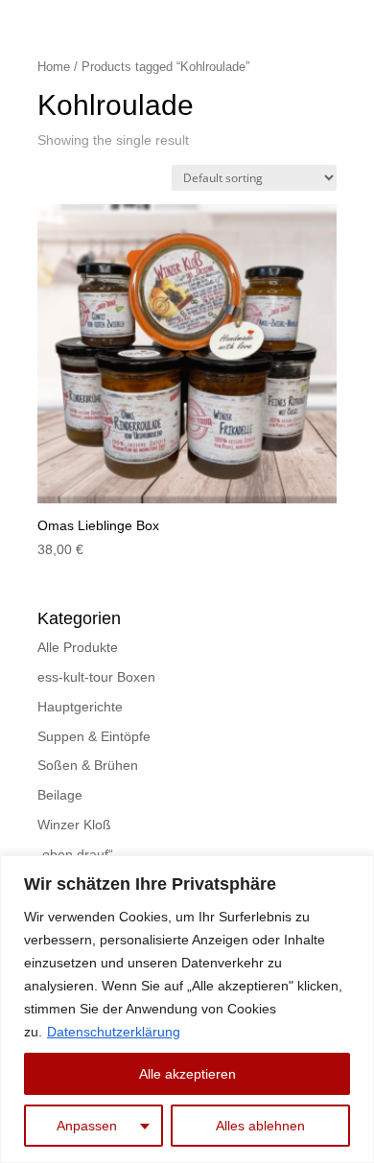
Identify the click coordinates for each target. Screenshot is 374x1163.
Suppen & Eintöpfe (94, 736)
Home (53, 66)
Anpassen (87, 1125)
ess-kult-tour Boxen (96, 677)
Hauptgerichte (80, 706)
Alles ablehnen (260, 1125)
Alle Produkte (77, 647)
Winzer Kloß (74, 824)
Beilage (59, 794)
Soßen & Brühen (87, 765)
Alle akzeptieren (187, 1074)
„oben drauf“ (75, 854)
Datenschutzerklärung (113, 1031)
